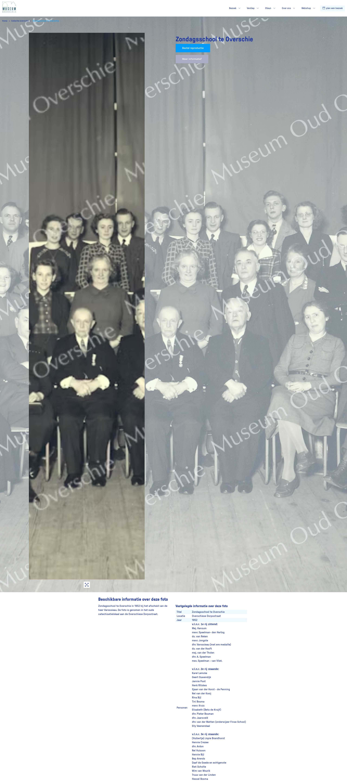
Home (5, 21)
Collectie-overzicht (20, 21)
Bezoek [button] (232, 8)
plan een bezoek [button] (334, 8)
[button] (239, 8)
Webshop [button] (306, 8)
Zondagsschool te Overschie (46, 21)
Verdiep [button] (251, 8)
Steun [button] (268, 8)
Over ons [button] (286, 8)
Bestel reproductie (193, 48)
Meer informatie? (192, 59)
